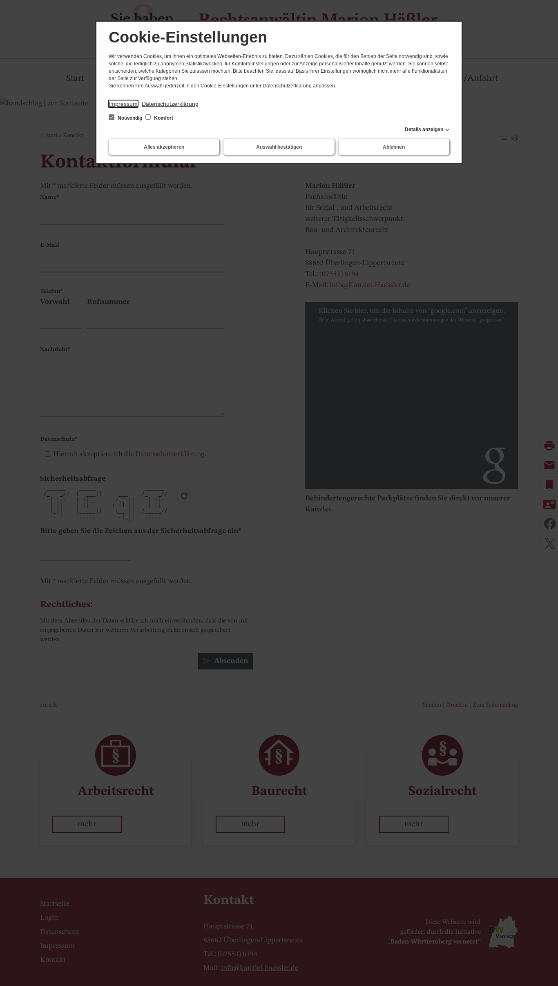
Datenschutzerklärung (170, 103)
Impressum (123, 103)
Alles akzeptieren (164, 147)
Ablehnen (394, 147)
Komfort (163, 118)
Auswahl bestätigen (279, 147)
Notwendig (129, 118)
